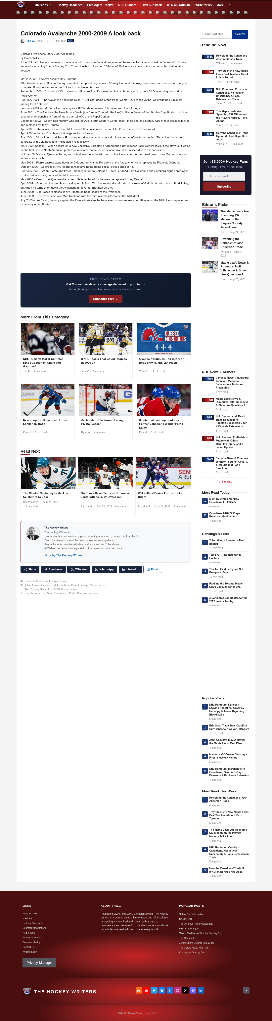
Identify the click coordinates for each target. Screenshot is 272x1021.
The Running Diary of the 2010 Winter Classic (51, 589)
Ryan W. (86, 432)
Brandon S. (144, 506)
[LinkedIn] (201, 990)
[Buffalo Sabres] (35, 14)
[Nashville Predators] (130, 14)
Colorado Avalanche (36, 581)
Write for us (203, 5)
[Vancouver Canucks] (226, 14)
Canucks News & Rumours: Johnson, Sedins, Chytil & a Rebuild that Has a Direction (232, 463)
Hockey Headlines (70, 5)
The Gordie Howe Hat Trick (193, 947)
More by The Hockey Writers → (65, 555)
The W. (30, 40)
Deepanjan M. (31, 501)
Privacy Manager (39, 963)
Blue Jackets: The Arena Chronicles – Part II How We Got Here (61, 593)
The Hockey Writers (56, 527)
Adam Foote (32, 585)
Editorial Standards (33, 923)
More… (221, 5)
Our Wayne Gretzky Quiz (192, 952)
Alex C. (85, 371)
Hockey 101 (185, 919)
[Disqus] (106, 652)
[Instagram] (177, 990)
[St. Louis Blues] (196, 14)
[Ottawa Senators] (159, 14)
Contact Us (28, 947)
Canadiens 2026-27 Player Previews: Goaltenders (225, 515)
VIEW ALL (225, 481)
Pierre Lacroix (98, 585)
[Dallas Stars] (79, 14)
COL (70, 41)
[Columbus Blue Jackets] (71, 14)
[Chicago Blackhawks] (57, 14)
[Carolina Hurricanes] (49, 14)
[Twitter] (154, 990)
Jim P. (26, 371)
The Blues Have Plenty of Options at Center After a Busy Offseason (105, 494)
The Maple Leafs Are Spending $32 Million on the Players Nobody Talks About (232, 116)
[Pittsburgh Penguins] (174, 14)
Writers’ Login (30, 952)
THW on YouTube (178, 5)
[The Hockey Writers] (21, 5)
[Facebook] (170, 990)
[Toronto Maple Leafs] (211, 14)
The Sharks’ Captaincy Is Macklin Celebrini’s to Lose (45, 494)
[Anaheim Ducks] (20, 14)
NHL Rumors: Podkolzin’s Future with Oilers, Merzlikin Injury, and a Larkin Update (232, 442)
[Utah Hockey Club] (218, 14)
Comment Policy (31, 942)
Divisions (41, 5)
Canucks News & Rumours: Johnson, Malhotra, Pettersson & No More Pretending (232, 382)
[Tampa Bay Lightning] (203, 14)
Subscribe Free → (105, 299)
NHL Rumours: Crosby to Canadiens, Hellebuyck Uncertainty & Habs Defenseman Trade (231, 94)
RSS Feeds (29, 932)
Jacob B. (221, 103)
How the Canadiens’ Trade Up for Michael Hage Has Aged (232, 136)
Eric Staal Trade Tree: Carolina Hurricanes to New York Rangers (229, 727)
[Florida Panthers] (101, 14)
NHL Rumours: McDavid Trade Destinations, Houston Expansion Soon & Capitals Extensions (231, 421)
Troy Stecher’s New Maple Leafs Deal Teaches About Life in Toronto (232, 74)
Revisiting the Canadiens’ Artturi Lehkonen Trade (45, 421)
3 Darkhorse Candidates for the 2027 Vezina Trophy (228, 599)
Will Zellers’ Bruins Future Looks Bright (160, 494)
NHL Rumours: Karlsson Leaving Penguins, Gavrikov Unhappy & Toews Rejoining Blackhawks (226, 709)
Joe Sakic (46, 585)
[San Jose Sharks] (181, 14)
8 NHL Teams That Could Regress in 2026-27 (104, 360)
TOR (210, 71)
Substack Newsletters (34, 928)
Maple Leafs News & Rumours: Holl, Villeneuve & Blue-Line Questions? (232, 402)
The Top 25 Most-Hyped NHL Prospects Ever (226, 571)
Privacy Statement (32, 937)
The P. (220, 81)
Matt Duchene (62, 585)
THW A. (143, 371)
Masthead (28, 918)
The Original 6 (187, 938)
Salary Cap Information (191, 914)
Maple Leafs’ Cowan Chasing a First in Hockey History (228, 756)
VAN (210, 378)
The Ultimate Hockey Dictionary (196, 923)
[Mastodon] (193, 990)
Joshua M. (86, 506)
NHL (210, 90)
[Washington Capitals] (240, 14)
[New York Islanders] (145, 14)
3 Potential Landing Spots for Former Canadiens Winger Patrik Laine (161, 423)
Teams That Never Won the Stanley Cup (200, 933)
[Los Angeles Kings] (108, 14)
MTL (210, 56)
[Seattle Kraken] (189, 14)
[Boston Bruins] (27, 14)
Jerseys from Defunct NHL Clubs (196, 943)
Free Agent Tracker (100, 5)
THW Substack (151, 5)
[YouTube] (146, 990)
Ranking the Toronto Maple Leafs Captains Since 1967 (226, 585)
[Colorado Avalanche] (64, 14)
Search (240, 34)
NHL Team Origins (189, 928)
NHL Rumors (127, 5)
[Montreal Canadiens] (123, 14)
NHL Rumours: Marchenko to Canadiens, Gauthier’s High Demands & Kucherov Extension (229, 772)
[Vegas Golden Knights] (233, 14)
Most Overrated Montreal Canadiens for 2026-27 (224, 500)
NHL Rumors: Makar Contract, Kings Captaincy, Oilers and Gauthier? (43, 362)
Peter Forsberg (79, 585)
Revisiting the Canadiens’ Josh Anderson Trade (232, 57)
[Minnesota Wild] (115, 14)
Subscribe (224, 186)
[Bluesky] (162, 990)
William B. (222, 63)
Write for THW (30, 913)
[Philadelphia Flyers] (167, 14)
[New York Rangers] (152, 14)
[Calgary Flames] (42, 14)
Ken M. (27, 432)
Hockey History (58, 581)
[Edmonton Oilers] (93, 14)
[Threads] (185, 990)
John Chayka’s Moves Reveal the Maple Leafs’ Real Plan (227, 741)
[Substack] (139, 990)
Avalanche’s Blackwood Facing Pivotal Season (102, 421)
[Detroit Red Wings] (86, 14)
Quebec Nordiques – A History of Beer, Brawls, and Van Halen (161, 360)
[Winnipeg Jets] (247, 14)
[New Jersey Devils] (137, 14)
